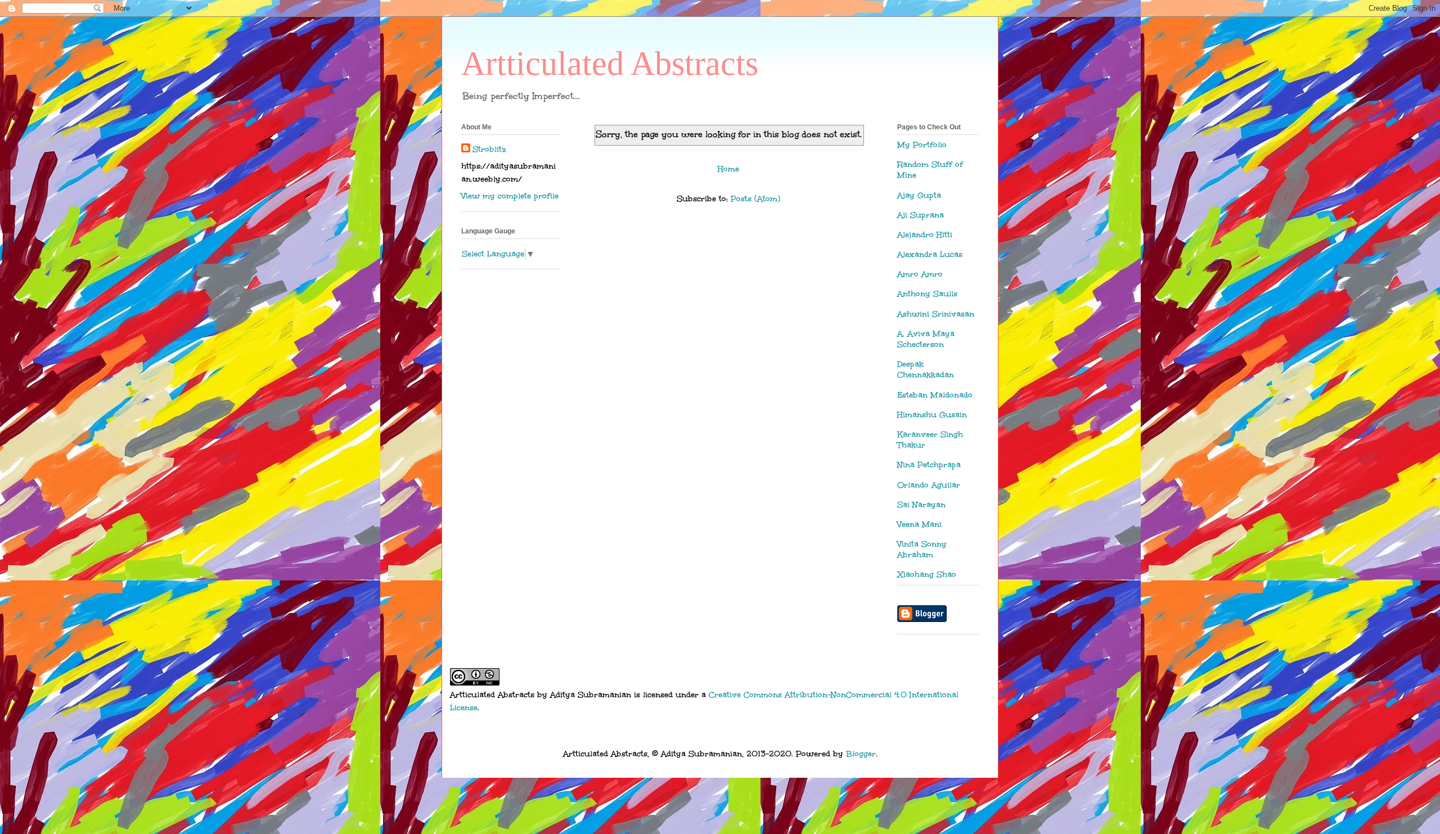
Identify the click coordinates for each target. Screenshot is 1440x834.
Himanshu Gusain (932, 414)
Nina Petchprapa (929, 464)
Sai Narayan (921, 504)
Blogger (861, 754)
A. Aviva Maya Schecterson (926, 339)
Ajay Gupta (919, 195)
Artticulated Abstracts (609, 63)
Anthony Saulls (927, 293)
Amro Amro (920, 274)
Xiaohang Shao (926, 574)
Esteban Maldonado (935, 395)
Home (728, 169)
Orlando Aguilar (928, 485)
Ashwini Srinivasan (935, 314)
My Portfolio (922, 144)
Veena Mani (919, 524)
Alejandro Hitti (924, 234)
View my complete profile (510, 196)
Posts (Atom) (755, 198)
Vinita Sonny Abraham (922, 549)
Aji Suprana (920, 215)
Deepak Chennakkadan (925, 369)
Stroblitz (489, 149)
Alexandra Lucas (929, 254)
